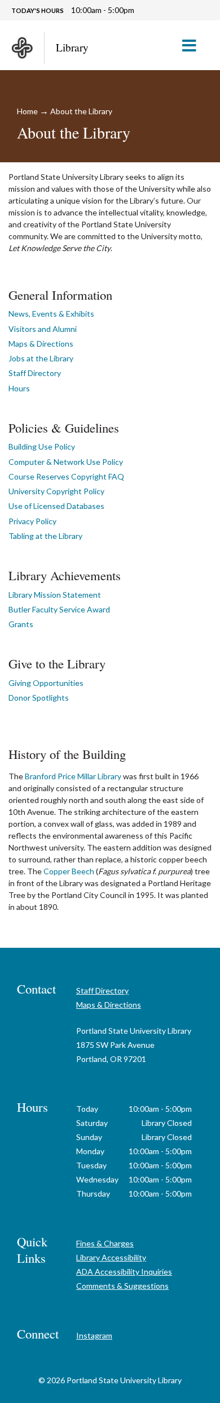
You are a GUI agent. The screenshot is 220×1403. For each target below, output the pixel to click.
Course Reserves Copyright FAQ (66, 476)
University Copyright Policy (56, 491)
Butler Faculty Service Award (59, 609)
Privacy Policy (32, 521)
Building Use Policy (41, 446)
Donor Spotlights (38, 697)
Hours (19, 388)
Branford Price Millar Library (73, 776)
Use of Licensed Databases (56, 506)
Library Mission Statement (54, 594)
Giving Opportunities (45, 683)
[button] (194, 45)
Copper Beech (68, 871)
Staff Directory (34, 373)
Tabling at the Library (45, 536)
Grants (20, 624)
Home (27, 111)
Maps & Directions (40, 343)
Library (72, 47)
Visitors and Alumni (42, 329)
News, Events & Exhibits (51, 313)
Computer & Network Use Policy (65, 462)
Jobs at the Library (40, 358)
